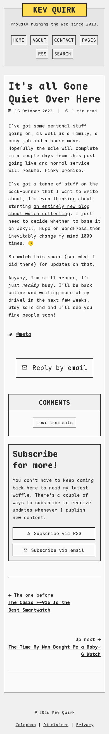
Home (18, 40)
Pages (89, 40)
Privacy (85, 724)
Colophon (26, 724)
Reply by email (58, 367)
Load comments (54, 422)
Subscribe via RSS (56, 533)
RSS (42, 54)
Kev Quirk (54, 9)
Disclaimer (55, 724)
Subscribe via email (56, 550)
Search (62, 54)
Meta (25, 334)
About (39, 40)
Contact (64, 40)
